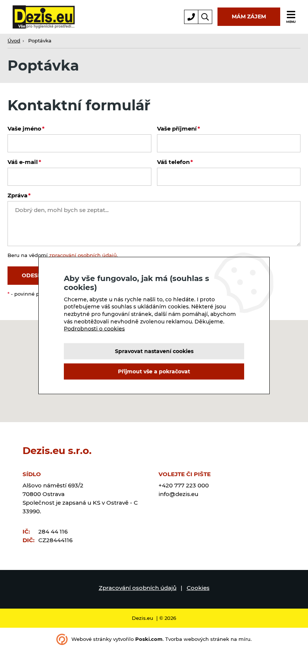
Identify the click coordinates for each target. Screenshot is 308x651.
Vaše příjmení (177, 128)
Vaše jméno (24, 128)
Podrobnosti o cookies (94, 328)
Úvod (14, 41)
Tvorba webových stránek (197, 639)
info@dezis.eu (178, 494)
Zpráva (17, 195)
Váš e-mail (23, 161)
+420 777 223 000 (184, 485)
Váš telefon (173, 161)
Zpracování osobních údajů (138, 587)
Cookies (198, 587)
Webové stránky (91, 639)
